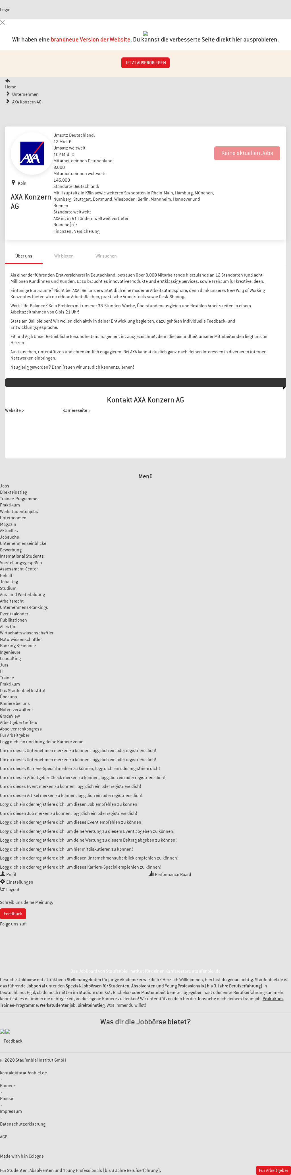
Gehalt (6, 575)
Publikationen (13, 620)
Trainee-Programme (18, 499)
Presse (6, 1098)
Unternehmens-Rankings (24, 607)
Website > (14, 410)
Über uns (23, 256)
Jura (4, 665)
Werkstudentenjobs (19, 511)
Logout (13, 889)
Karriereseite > (77, 410)
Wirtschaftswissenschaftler (26, 633)
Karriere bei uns (15, 703)
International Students (22, 556)
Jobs (4, 486)
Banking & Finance (18, 646)
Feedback (13, 914)
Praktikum (10, 505)
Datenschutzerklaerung (22, 1124)
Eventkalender (14, 614)
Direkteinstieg (13, 492)
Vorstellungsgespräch (21, 563)
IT (1, 671)
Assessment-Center (19, 569)
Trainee (7, 678)
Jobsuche (9, 537)
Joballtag (9, 582)
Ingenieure (10, 652)
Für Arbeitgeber (14, 735)
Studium (8, 588)
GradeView (10, 716)
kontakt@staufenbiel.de (23, 1073)
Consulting (10, 658)
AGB (3, 1137)
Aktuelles (9, 530)
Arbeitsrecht (12, 601)
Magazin (8, 524)
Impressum (11, 1111)
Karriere (7, 1086)
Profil (11, 874)
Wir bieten (64, 256)
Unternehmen (13, 518)
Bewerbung (11, 550)
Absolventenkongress (21, 729)
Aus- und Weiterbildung (22, 594)
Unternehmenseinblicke (23, 543)
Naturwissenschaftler (21, 639)
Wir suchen (106, 256)
